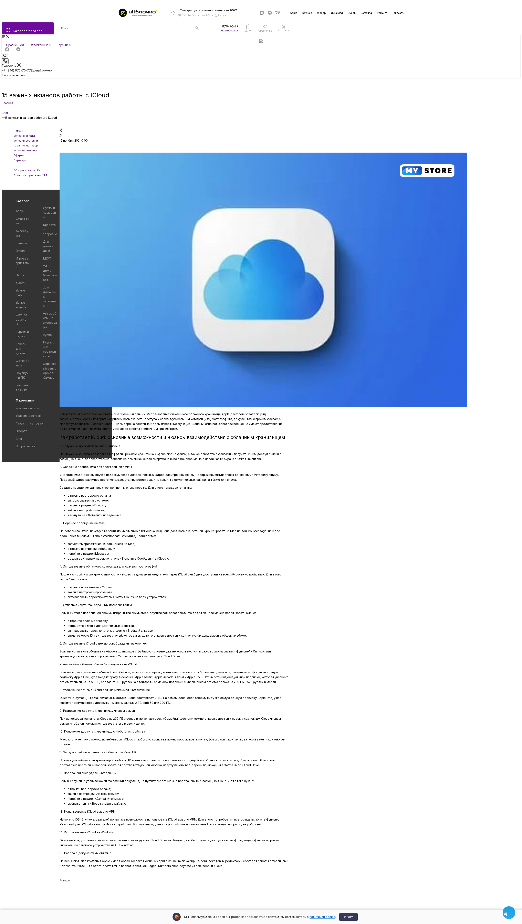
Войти (248, 30)
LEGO (47, 258)
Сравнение (265, 30)
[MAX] (261, 12)
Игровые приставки (22, 263)
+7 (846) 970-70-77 (223, 26)
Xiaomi (20, 283)
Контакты (398, 12)
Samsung (366, 12)
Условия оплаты (27, 408)
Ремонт (382, 12)
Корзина (283, 30)
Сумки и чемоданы (49, 212)
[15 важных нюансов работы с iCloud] (263, 406)
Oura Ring (337, 12)
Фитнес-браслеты (22, 319)
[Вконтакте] (277, 12)
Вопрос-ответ (26, 446)
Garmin (20, 275)
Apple (293, 12)
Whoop (321, 12)
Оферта (21, 431)
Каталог (22, 201)
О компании (25, 400)
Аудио (47, 335)
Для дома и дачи (48, 246)
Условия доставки (29, 416)
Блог (19, 439)
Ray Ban (307, 12)
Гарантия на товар (29, 423)
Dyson (352, 12)
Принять (348, 917)
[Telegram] (269, 12)
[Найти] (197, 28)
